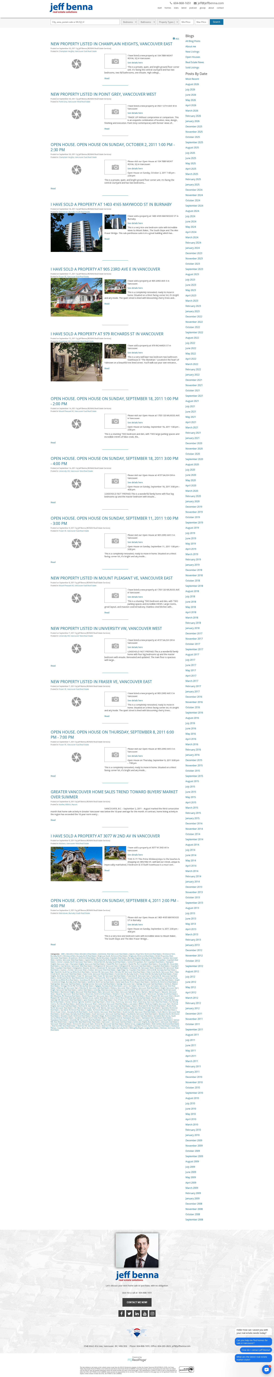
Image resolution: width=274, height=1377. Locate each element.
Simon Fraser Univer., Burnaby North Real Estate (69, 1012)
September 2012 (194, 966)
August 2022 (192, 337)
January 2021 (193, 438)
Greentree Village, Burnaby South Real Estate (69, 982)
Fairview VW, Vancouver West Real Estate (130, 972)
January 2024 (193, 247)
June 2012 (191, 982)
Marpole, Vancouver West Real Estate (70, 994)
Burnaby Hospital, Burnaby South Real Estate (145, 958)
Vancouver (106, 1022)
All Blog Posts (193, 41)
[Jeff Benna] (71, 14)
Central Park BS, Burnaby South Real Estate (109, 962)
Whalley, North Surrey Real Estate (88, 1028)
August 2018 (192, 591)
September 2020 (194, 459)
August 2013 (192, 908)
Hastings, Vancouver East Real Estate (149, 984)
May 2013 (191, 923)
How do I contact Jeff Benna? (256, 1349)
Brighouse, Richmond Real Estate (141, 956)
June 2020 (191, 475)
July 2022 (190, 343)
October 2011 (193, 1024)
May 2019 (191, 543)
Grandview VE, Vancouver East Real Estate (119, 980)
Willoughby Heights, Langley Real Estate (144, 1028)
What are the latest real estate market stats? (252, 1358)
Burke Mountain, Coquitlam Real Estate (112, 958)
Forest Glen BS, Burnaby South (126, 974)
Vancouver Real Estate (169, 1022)
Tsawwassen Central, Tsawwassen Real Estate (124, 1018)
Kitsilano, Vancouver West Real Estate (74, 843)
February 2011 (193, 1066)
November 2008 (194, 1209)
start (160, 7)
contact (220, 7)
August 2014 (192, 844)
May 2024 (191, 226)
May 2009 (191, 1177)
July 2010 (190, 1103)
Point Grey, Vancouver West (126, 1002)
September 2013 (194, 902)
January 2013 (193, 945)
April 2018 (191, 612)
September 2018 (194, 585)
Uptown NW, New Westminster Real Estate (85, 1022)
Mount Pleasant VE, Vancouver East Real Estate (77, 411)
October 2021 (193, 390)
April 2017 (191, 675)
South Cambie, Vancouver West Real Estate (105, 1012)
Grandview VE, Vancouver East (91, 980)
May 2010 (191, 1114)
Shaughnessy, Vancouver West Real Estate (160, 1010)
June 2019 (191, 538)
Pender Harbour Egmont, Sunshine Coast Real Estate (85, 1002)
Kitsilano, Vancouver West (120, 988)
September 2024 (194, 205)
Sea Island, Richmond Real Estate (73, 1010)
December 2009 (194, 1140)
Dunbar (64, 970)
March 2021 (192, 427)
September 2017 (194, 649)
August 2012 (192, 971)
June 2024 (191, 221)
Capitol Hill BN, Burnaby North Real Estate (101, 960)
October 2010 (193, 1087)
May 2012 (191, 987)
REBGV (68, 804)
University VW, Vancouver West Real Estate (76, 471)
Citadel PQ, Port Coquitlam (116, 964)
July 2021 (190, 406)
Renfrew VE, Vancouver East (89, 1006)
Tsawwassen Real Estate (59, 1020)
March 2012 (192, 997)
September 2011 (194, 1029)
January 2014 (193, 881)
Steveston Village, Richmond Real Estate (107, 1016)
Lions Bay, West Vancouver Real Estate (107, 990)
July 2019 (190, 533)
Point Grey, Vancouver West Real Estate (74, 101)
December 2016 (194, 696)
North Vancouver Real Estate (163, 998)
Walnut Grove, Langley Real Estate (138, 1024)
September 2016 (194, 712)
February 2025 (193, 179)
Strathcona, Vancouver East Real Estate (137, 1016)
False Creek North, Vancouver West (160, 972)
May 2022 (191, 353)
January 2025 (193, 184)
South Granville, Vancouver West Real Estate (139, 1012)
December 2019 (194, 506)
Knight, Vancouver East (169, 988)
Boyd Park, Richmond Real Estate (148, 954)
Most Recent (192, 78)
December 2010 (194, 1077)
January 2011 (193, 1071)
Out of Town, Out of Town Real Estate (128, 1000)
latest (184, 7)
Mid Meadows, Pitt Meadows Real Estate (66, 996)
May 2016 (191, 733)
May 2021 (191, 416)
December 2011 (194, 1013)
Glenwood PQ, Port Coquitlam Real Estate (111, 978)
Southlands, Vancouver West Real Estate (142, 1014)
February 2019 (193, 559)
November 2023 (194, 258)
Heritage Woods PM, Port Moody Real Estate (77, 986)
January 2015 (193, 818)
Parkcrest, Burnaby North (153, 1000)
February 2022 (193, 369)
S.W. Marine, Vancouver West (85, 1008)
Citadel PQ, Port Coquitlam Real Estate (142, 964)
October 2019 (193, 517)
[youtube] (145, 1313)
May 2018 (191, 607)
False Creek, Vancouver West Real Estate (98, 974)
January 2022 (193, 374)
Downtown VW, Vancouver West (142, 968)
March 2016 (192, 744)
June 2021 (191, 411)
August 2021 (192, 401)
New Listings (192, 51)
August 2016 (192, 717)
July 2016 (190, 723)
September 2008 (194, 1219)
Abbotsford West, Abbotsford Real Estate (81, 954)
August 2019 (192, 527)
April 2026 (191, 105)
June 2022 (191, 348)
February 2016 (193, 749)
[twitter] (129, 1313)
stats (176, 7)
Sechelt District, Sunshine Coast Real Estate (127, 1010)
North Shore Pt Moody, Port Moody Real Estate (133, 998)
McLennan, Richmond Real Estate (98, 994)
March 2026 (192, 110)
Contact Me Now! (137, 1302)
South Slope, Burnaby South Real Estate (76, 1014)
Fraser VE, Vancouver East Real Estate (74, 276)
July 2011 (190, 1040)
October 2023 (193, 263)
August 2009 (192, 1161)
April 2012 (191, 992)
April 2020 (191, 485)
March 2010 (192, 1124)
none (112, 998)
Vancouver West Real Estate (61, 1024)
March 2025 (192, 174)
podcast (193, 7)
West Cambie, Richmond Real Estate (165, 1024)
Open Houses (193, 57)
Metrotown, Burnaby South (136, 994)
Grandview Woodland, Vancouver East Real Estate (155, 980)
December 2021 (194, 380)
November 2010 (194, 1082)
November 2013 (194, 892)
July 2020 (190, 469)
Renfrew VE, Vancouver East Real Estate (116, 1006)
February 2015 (193, 813)
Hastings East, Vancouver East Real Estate (66, 984)
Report (74, 804)
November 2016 (194, 702)
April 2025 (191, 168)
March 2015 (192, 807)
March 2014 (192, 871)
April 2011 (191, 1055)
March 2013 (192, 934)
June (125, 986)
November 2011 (194, 1018)
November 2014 (194, 828)
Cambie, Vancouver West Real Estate (70, 960)
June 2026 (191, 94)
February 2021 (193, 432)
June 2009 (191, 1172)
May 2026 (191, 100)
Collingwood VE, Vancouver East (106, 966)
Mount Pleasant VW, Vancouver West (159, 996)
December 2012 (194, 950)
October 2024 (193, 200)
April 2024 (191, 232)
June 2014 (191, 855)
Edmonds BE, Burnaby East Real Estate (161, 970)
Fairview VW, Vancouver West (102, 972)
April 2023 (191, 295)
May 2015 (191, 797)
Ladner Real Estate (85, 990)
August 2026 (192, 84)
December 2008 (194, 1203)
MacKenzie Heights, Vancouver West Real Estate (79, 992)
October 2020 (193, 453)
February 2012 (193, 1003)
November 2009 (194, 1145)
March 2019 (192, 554)
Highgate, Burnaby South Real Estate (108, 986)
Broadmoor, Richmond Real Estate (82, 958)
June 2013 (191, 918)
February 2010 (193, 1129)
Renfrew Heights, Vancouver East (157, 1004)
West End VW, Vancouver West (88, 1026)
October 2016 (193, 707)
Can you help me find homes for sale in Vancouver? (252, 1341)
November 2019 (194, 512)
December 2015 (194, 760)
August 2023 (192, 274)
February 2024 (193, 242)
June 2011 (191, 1045)
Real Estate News (195, 62)
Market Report (154, 992)
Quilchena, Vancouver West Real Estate (113, 1004)
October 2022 (193, 327)
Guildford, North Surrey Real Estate (100, 982)
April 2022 (191, 358)
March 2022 (192, 364)
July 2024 (190, 216)
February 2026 (193, 115)
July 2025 (190, 152)
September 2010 (194, 1092)
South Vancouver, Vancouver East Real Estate (109, 1014)
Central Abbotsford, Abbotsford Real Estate (134, 960)
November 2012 (194, 955)
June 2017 (191, 665)
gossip (203, 7)
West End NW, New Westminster (64, 1026)
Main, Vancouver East (106, 992)
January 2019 (193, 564)
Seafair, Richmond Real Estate (98, 1010)
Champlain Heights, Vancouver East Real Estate (78, 51)
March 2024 (192, 237)
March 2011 (192, 1061)
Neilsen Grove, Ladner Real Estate (95, 998)
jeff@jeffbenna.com (181, 1346)
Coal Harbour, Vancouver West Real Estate (76, 966)
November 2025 (194, 131)
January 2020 (193, 501)
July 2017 (190, 659)
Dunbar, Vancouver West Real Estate (102, 970)
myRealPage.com (137, 1360)
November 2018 (194, 575)
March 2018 (192, 617)
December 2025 (194, 126)
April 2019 (191, 548)
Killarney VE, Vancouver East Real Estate (94, 988)
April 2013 (191, 929)
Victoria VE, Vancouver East (83, 1024)
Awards (132, 954)
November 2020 (194, 448)
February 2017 (193, 686)
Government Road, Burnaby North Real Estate (145, 978)
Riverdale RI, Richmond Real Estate (152, 1006)
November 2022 (194, 321)
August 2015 (192, 781)
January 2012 (193, 1008)
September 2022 (194, 332)
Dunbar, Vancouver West (77, 970)
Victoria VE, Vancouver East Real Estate (109, 1024)
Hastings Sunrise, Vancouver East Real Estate (98, 984)
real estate (133, 1004)
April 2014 (191, 865)
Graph (177, 980)
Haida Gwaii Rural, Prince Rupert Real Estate (132, 982)
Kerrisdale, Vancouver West (139, 986)
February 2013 (193, 939)
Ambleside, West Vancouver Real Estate (113, 954)
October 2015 (193, 770)
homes (168, 7)
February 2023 (193, 306)
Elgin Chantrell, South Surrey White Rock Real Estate (70, 972)
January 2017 (193, 691)
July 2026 (190, 89)
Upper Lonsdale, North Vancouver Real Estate (155, 1020)
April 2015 (191, 802)
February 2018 (193, 622)
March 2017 (192, 681)
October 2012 (193, 960)
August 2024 (192, 211)
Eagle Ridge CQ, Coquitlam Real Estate (131, 970)
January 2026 (193, 121)
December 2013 (194, 886)
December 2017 (194, 633)
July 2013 (190, 913)
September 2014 (194, 839)
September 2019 (194, 522)
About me (191, 46)
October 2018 (193, 580)
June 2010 (191, 1108)
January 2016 (193, 754)
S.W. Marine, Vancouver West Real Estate (112, 1008)
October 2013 (193, 897)
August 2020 (192, 464)
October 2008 (193, 1214)
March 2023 (192, 300)
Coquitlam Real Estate (161, 966)
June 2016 (191, 728)
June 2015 (191, 791)
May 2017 (191, 670)
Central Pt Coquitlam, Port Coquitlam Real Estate (145, 962)
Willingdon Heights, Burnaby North (115, 1028)
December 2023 (194, 253)
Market (62, 804)
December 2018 (194, 570)
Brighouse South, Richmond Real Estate (113, 956)
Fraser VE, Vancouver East (86, 976)
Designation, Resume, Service (84, 968)
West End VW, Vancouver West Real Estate (117, 1026)
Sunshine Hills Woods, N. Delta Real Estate (90, 1018)
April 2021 (191, 422)
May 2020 (191, 480)
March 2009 (192, 1187)
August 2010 (192, 1098)
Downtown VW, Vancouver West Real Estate (76, 341)
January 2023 (193, 311)
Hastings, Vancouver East (125, 984)
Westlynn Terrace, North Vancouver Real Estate (152, 1026)
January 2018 (193, 628)
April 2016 (191, 739)
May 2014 (191, 860)
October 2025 (193, 137)
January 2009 (193, 1198)
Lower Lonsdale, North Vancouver (136, 990)
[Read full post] (76, 65)
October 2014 (193, 834)
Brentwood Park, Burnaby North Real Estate (80, 956)
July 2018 (190, 596)
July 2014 (190, 849)
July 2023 (190, 279)
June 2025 (191, 158)
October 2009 (193, 1150)
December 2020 (194, 443)
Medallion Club (118, 994)
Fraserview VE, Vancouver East (138, 976)
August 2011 (192, 1034)
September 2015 (194, 776)
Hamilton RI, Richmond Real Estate (164, 982)
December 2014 (194, 823)
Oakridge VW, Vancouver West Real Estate (66, 1000)
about (211, 7)
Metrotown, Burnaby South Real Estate (74, 212)
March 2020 (192, 490)
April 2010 (191, 1119)
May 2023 (191, 290)
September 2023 (194, 269)
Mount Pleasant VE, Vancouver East (95, 996)
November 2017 (194, 638)
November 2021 (194, 385)
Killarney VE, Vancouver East (67, 988)
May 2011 (191, 1050)
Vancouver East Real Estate (122, 1022)
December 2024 (194, 189)
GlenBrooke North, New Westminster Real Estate (75, 978)
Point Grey (110, 1002)
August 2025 (192, 147)
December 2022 (194, 316)
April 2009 (191, 1182)
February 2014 (193, 876)
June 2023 (191, 284)
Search (216, 22)
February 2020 (193, 496)
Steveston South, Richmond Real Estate (75, 1016)
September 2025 (194, 142)
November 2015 (194, 765)
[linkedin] (137, 1313)
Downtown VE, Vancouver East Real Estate (112, 968)
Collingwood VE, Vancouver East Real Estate (135, 966)
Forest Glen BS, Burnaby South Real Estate (156, 974)
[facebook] (121, 1313)
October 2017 (193, 644)
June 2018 (191, 601)
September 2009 (194, 1156)
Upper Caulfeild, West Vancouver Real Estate (119, 1020)
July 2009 (190, 1166)
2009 (63, 954)
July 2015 (190, 786)
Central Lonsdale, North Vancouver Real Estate (74, 962)
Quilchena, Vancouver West (86, 1004)
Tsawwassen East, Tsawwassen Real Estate (157, 1018)
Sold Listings (192, 67)
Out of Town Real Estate (104, 1000)
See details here (135, 62)
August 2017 (192, 654)
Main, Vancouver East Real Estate (127, 992)
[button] (266, 1369)
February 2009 (193, 1193)
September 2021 (194, 395)
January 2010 (193, 1135)
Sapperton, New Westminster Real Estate (144, 1008)
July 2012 (190, 976)
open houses (88, 1000)
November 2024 (194, 195)
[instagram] (152, 1313)
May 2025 (191, 163)
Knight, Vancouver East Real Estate (63, 990)
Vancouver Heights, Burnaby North (146, 1022)
